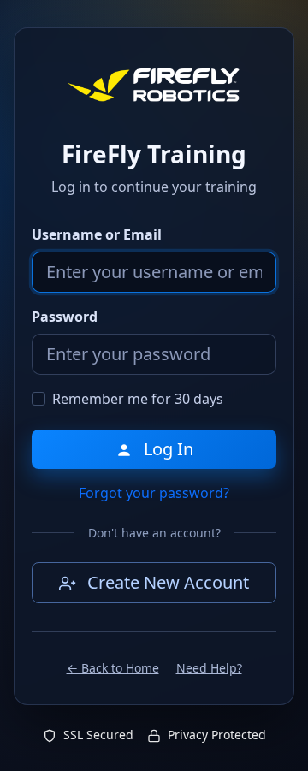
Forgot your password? (154, 492)
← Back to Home (113, 668)
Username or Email (97, 234)
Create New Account (166, 582)
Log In (166, 448)
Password (65, 316)
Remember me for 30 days (137, 398)
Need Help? (209, 668)
